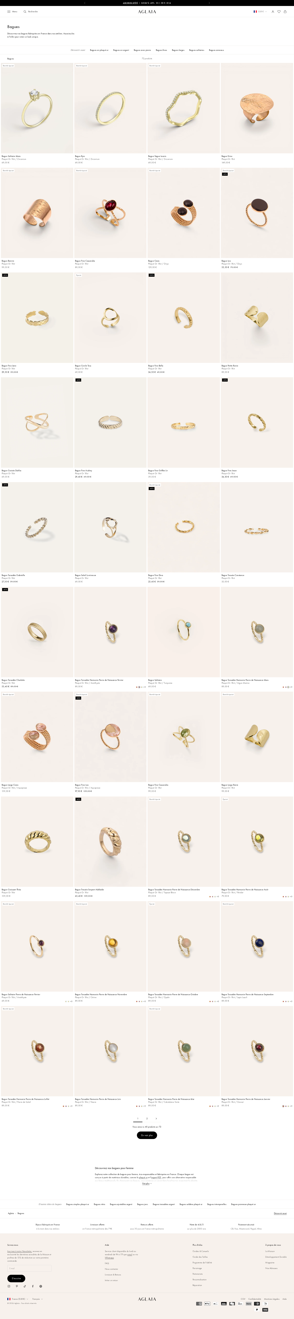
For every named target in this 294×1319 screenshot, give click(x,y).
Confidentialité (254, 1299)
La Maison (270, 1251)
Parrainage (197, 1268)
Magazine (269, 1262)
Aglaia (11, 1213)
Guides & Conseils (201, 1251)
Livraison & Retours (113, 1274)
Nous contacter (111, 1269)
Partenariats (198, 1273)
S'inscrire (16, 1278)
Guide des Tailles (200, 1256)
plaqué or (143, 1177)
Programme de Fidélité (202, 1262)
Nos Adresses (271, 1268)
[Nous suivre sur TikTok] (24, 1286)
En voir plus (147, 1135)
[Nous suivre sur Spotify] (40, 1286)
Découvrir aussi (280, 1213)
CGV (243, 1299)
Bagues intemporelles (216, 1204)
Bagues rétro (99, 1204)
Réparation (197, 1285)
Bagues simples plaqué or (77, 1204)
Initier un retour (111, 1280)
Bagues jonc (142, 1204)
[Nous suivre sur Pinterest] (16, 1286)
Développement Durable (276, 1256)
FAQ (107, 1263)
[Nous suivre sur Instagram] (8, 1286)
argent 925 (156, 1177)
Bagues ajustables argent (121, 1204)
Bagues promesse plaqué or (243, 1204)
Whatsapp (109, 1257)
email (129, 1254)
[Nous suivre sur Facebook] (32, 1286)
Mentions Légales (271, 1299)
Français (36, 1299)
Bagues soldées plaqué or (191, 1204)
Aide (285, 1299)
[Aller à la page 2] (156, 1118)
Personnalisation (200, 1279)
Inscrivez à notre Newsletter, (19, 1251)
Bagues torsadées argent (164, 1204)
